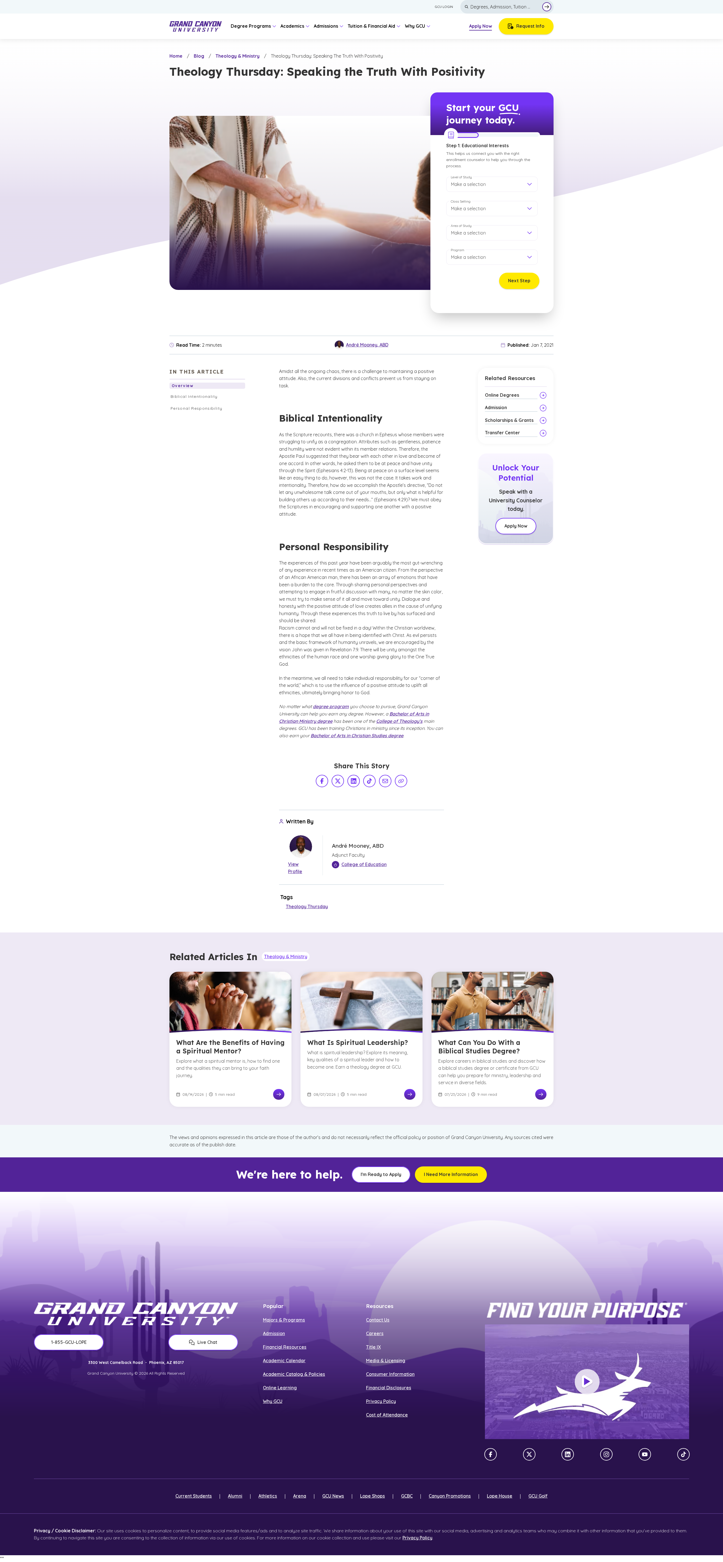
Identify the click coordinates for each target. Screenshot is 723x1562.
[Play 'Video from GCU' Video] (587, 1381)
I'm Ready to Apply (381, 1174)
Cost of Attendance (387, 1415)
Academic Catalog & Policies (294, 1374)
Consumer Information (390, 1374)
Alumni (235, 1496)
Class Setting (461, 201)
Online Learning (280, 1387)
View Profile (295, 867)
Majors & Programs (284, 1320)
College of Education (364, 864)
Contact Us (377, 1320)
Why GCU (272, 1401)
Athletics (267, 1496)
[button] (492, 184)
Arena (299, 1496)
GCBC (407, 1496)
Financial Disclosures (388, 1387)
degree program (331, 706)
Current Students (193, 1496)
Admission (274, 1333)
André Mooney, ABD (367, 345)
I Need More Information (451, 1174)
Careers (375, 1333)
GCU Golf (538, 1496)
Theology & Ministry (237, 56)
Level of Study (461, 177)
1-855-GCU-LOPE (69, 1342)
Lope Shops (372, 1496)
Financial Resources (284, 1347)
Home (175, 56)
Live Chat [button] (207, 1342)
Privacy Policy (381, 1401)
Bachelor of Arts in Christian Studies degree (357, 735)
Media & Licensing (385, 1360)
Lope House (499, 1496)
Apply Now (480, 26)
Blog (199, 56)
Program (457, 250)
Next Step (519, 280)
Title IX (373, 1347)
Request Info (530, 26)
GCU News (333, 1496)
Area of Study (461, 226)
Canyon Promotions (450, 1496)
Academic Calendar (284, 1360)
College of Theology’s (399, 721)
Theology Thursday (307, 906)
